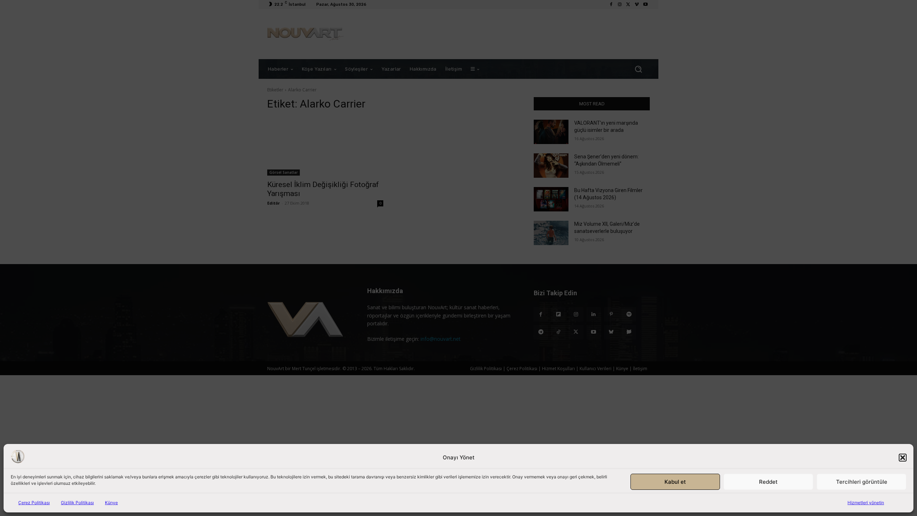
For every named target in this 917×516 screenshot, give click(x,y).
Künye (111, 502)
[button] (902, 457)
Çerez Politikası (34, 502)
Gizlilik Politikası (77, 502)
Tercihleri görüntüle (861, 481)
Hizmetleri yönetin (866, 502)
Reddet (768, 481)
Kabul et (675, 481)
